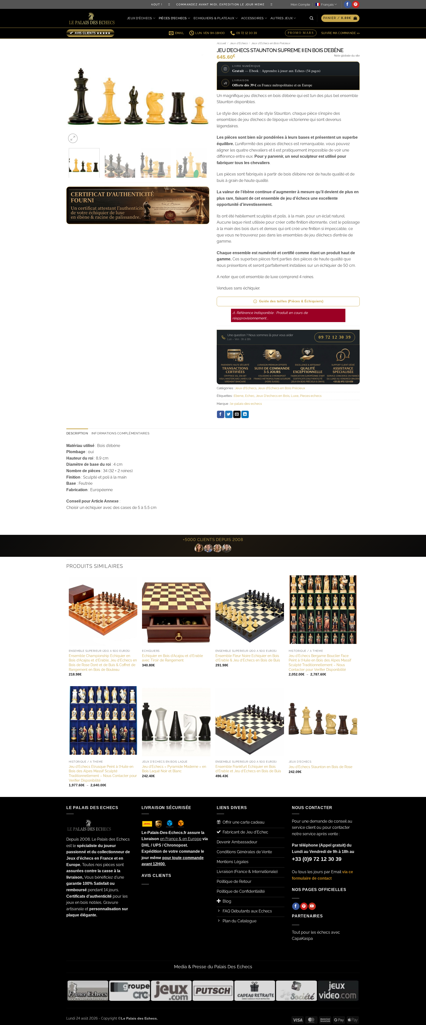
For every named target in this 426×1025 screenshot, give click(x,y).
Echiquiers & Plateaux (214, 18)
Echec (249, 396)
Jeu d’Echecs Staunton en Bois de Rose (320, 767)
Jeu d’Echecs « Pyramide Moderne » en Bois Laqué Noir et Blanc (174, 768)
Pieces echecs (310, 396)
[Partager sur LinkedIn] (245, 414)
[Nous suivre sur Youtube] (312, 906)
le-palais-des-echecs (246, 404)
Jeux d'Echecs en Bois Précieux (270, 43)
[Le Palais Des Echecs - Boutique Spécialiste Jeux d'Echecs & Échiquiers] (93, 18)
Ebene (239, 396)
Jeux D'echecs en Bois (272, 396)
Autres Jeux (281, 18)
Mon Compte (300, 4)
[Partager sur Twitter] (228, 414)
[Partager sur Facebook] (220, 414)
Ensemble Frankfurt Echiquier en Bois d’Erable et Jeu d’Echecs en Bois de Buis (248, 768)
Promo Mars (301, 32)
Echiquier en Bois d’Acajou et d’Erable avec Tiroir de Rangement (172, 658)
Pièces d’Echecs (173, 18)
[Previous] (75, 91)
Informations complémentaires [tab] (120, 433)
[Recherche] (311, 18)
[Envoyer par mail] (237, 414)
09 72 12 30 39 (335, 337)
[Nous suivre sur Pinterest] (355, 4)
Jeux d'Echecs (239, 43)
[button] (340, 18)
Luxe (295, 396)
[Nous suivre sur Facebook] (347, 4)
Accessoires (252, 18)
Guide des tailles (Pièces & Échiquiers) (291, 301)
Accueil (221, 43)
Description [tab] (77, 433)
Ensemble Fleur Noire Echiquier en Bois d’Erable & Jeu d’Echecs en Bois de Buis (247, 658)
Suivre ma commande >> (340, 33)
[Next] (200, 91)
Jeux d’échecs (139, 18)
